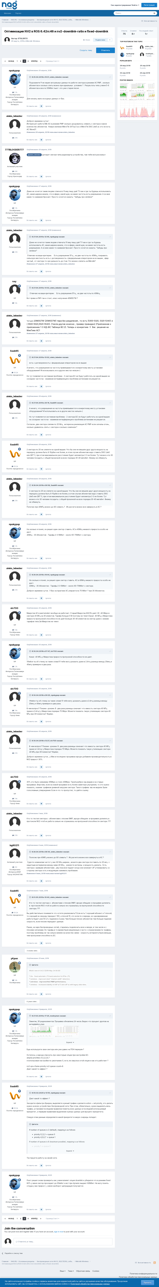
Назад (11, 61)
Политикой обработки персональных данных (90, 1284)
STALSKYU (23, 38)
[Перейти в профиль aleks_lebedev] (14, 124)
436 (15, 171)
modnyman (54, 1016)
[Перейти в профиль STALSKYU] (7, 40)
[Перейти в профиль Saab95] (14, 359)
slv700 (14, 608)
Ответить (105, 50)
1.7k (15, 92)
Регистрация (149, 5)
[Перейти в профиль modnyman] (142, 55)
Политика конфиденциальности (143, 1274)
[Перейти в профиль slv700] (14, 617)
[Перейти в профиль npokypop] (14, 79)
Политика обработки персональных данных (138, 1277)
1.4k (15, 980)
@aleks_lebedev (34, 155)
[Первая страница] (5, 61)
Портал (18, 13)
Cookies (95, 1271)
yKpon (14, 958)
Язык (62, 1271)
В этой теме (143, 13)
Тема (70, 1271)
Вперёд (34, 61)
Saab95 (14, 351)
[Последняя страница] (40, 61)
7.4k (15, 630)
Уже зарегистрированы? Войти (124, 5)
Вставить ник (32, 106)
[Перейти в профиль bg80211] (14, 854)
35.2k (15, 372)
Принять (147, 1283)
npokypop (14, 70)
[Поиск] (154, 13)
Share (87, 40)
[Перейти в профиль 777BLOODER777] (14, 158)
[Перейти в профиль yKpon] (14, 967)
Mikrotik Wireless (33, 41)
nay (14, 281)
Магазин (7, 13)
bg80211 (14, 845)
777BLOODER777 (14, 149)
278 (15, 138)
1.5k (15, 303)
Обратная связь (83, 1271)
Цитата (48, 106)
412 (15, 867)
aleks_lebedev (56, 77)
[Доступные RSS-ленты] (154, 1262)
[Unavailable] (54, 1037)
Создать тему (86, 50)
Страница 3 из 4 (52, 61)
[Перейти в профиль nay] (14, 290)
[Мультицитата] (41, 106)
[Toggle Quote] (30, 77)
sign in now (58, 1232)
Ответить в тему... (26, 1242)
